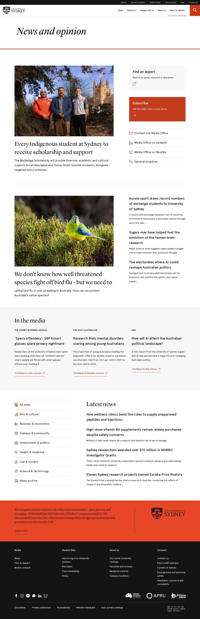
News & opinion (177, 10)
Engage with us (147, 10)
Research (131, 10)
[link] (123, 2)
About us (162, 10)
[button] (195, 10)
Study (120, 10)
